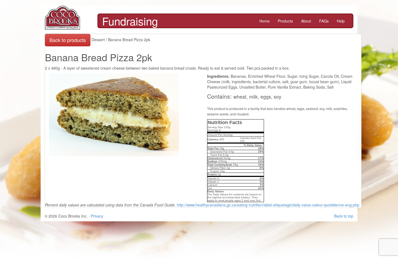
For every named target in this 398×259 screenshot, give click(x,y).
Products (285, 21)
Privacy (97, 216)
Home (264, 21)
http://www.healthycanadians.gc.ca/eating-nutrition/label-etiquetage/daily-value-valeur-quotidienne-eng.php (268, 205)
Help (341, 21)
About (306, 21)
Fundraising (130, 21)
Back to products (68, 39)
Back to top (343, 216)
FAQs (324, 21)
